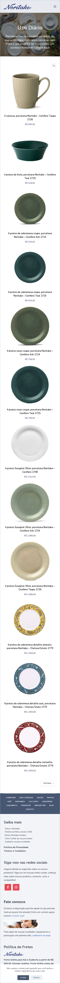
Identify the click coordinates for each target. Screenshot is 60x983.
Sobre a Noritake (12, 828)
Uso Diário (33, 802)
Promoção (26, 805)
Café (9, 802)
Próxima (47, 783)
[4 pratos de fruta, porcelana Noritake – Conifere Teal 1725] (30, 149)
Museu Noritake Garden (15, 835)
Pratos (50, 798)
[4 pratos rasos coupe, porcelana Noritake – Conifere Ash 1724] (30, 326)
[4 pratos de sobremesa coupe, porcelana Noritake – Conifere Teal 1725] (30, 267)
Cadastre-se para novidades (17, 841)
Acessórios (47, 802)
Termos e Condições (15, 850)
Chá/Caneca (20, 802)
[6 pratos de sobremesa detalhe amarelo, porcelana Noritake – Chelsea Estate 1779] (30, 619)
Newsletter (40, 805)
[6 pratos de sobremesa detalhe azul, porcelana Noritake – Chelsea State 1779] (30, 678)
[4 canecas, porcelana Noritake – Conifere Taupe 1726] (30, 91)
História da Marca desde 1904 (18, 832)
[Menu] (55, 6)
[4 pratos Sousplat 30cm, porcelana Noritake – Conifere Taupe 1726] (30, 561)
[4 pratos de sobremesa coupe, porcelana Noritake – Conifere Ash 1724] (30, 208)
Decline (36, 977)
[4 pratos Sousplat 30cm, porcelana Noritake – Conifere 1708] (30, 443)
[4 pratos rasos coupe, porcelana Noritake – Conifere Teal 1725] (30, 384)
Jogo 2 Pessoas (26, 798)
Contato (30, 809)
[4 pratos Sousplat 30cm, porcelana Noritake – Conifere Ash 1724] (30, 502)
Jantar (40, 798)
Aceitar (23, 977)
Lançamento (11, 805)
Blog (51, 805)
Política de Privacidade (16, 847)
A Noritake (10, 798)
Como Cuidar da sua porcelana (18, 838)
